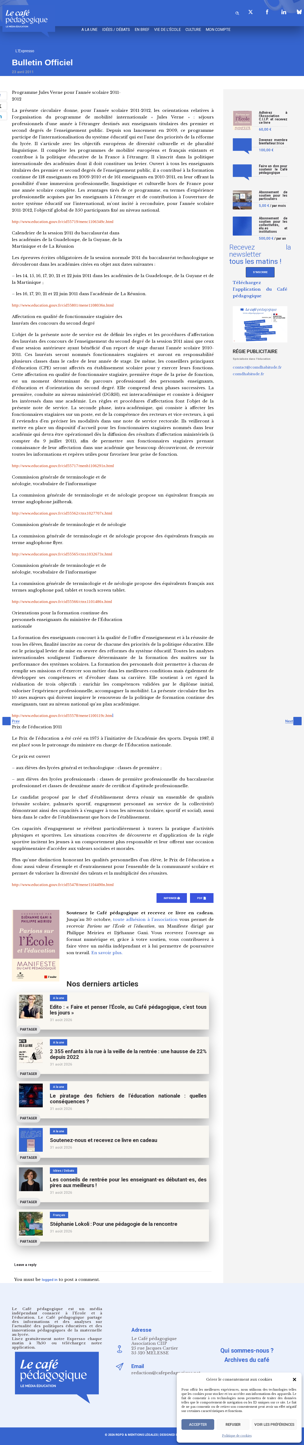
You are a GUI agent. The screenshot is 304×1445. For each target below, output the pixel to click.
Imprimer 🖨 (172, 898)
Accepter (198, 1424)
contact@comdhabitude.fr (257, 367)
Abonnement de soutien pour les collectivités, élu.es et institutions (273, 225)
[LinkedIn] (284, 12)
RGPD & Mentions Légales (136, 1434)
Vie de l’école (167, 29)
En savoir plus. (107, 952)
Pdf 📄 (201, 898)
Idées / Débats (116, 29)
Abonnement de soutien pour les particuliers (273, 195)
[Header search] (237, 12)
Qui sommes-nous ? (247, 1350)
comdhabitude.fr (248, 374)
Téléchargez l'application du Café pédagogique (260, 289)
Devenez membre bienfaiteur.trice (273, 141)
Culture (193, 29)
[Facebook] (267, 12)
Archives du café (246, 1359)
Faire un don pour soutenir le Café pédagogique (273, 169)
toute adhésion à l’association (145, 919)
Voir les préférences (274, 1424)
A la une (89, 29)
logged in (49, 1280)
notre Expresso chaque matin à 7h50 (57, 1340)
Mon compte (218, 29)
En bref (142, 29)
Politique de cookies (237, 1435)
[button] (294, 1379)
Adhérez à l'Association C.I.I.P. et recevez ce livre (273, 117)
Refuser (233, 1424)
